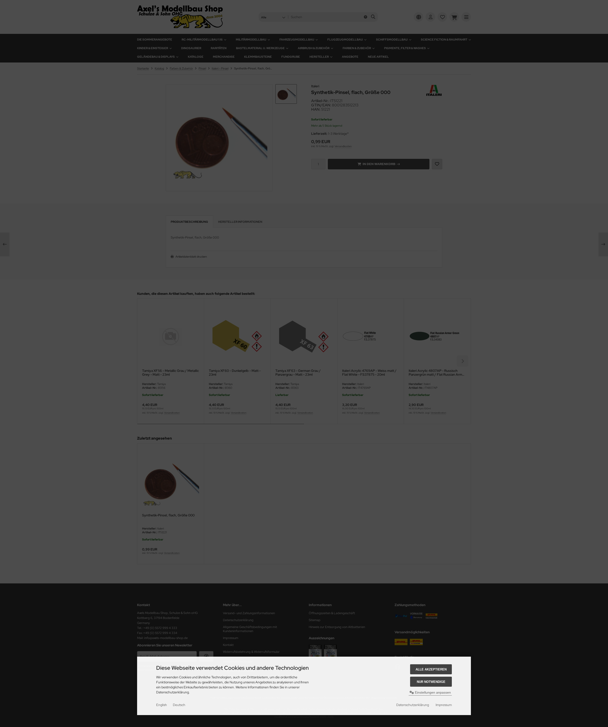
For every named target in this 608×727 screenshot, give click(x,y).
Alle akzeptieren (431, 669)
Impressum (444, 705)
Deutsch (179, 705)
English (161, 705)
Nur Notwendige (431, 682)
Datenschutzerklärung (412, 705)
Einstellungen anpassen (432, 692)
